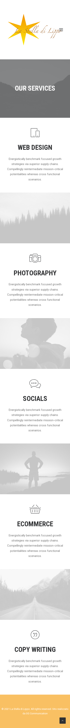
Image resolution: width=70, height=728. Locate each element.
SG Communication (37, 713)
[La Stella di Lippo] (35, 29)
